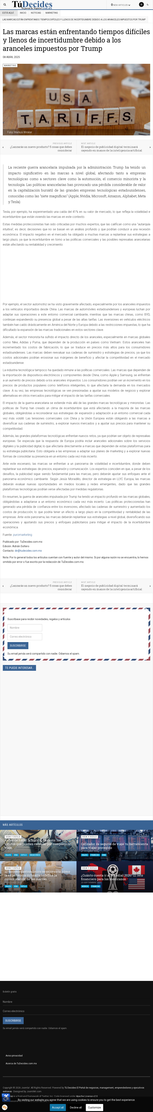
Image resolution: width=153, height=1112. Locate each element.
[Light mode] (141, 4)
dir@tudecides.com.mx (28, 550)
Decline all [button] (76, 1107)
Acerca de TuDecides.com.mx (21, 1063)
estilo (24, 855)
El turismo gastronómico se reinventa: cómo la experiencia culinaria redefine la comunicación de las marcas (37, 875)
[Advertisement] (76, 276)
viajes (8, 855)
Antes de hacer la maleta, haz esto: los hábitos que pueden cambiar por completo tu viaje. (37, 844)
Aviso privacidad (14, 1055)
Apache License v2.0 (87, 1096)
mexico (85, 886)
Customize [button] (94, 1107)
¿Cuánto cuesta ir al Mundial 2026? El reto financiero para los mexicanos (112, 877)
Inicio (23, 13)
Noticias (36, 13)
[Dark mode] (147, 4)
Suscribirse (18, 645)
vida (16, 855)
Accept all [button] (58, 1107)
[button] (141, 834)
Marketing (52, 13)
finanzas (95, 855)
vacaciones (35, 855)
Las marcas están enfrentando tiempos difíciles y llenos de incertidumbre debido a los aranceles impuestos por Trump (76, 40)
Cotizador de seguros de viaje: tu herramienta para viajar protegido (114, 846)
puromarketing (22, 535)
